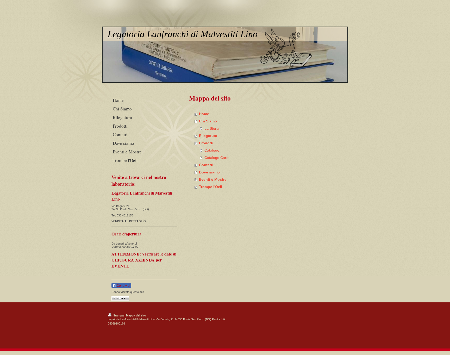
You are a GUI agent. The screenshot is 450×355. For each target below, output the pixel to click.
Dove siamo (209, 172)
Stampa (118, 315)
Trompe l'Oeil (210, 187)
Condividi (123, 286)
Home (204, 114)
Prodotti (206, 143)
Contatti (206, 165)
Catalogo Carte (216, 157)
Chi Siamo (208, 121)
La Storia (211, 128)
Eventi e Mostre (213, 179)
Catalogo (211, 150)
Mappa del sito (136, 315)
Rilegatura (208, 136)
